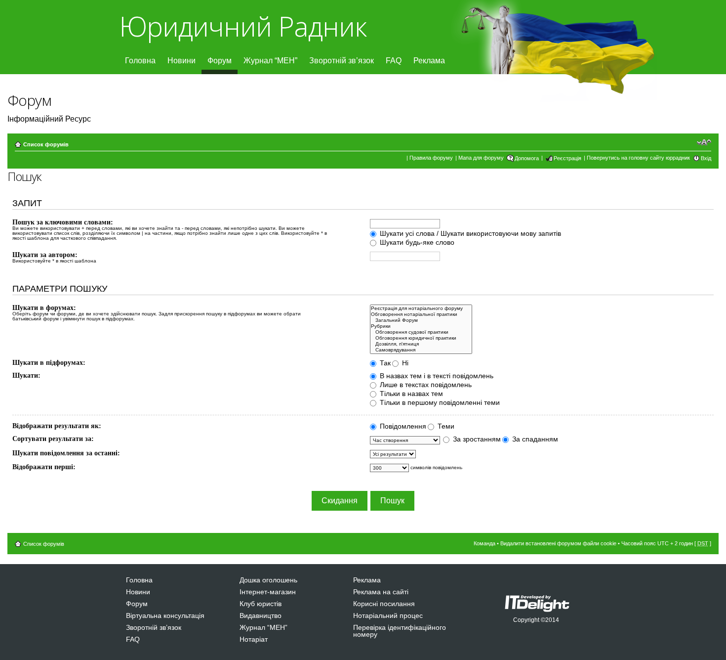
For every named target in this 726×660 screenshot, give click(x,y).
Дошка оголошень (268, 580)
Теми (445, 426)
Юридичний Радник (242, 25)
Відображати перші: (44, 467)
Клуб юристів (261, 604)
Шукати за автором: (45, 255)
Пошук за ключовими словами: (62, 222)
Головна (140, 60)
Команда (484, 543)
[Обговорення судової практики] (421, 332)
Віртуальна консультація (165, 615)
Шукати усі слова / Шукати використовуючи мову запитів (469, 233)
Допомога (527, 158)
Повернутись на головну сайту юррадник (638, 158)
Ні (404, 363)
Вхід (706, 158)
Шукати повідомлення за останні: (66, 453)
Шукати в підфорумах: (48, 362)
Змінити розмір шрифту (704, 142)
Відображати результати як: (56, 426)
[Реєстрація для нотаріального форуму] (421, 308)
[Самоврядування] (421, 350)
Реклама (429, 60)
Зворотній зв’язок (341, 60)
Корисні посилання (384, 604)
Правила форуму (431, 158)
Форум (219, 60)
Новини (181, 60)
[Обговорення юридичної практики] (421, 338)
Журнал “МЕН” (270, 60)
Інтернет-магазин (268, 592)
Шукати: (26, 375)
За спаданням (534, 439)
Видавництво (261, 615)
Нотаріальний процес (388, 615)
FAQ (394, 60)
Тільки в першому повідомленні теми (439, 402)
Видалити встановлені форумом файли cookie (558, 543)
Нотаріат (254, 639)
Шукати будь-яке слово (416, 242)
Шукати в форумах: (44, 307)
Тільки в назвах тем (410, 393)
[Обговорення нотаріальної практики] (421, 314)
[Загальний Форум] (421, 320)
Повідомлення (402, 426)
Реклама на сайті (380, 592)
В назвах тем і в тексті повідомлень (435, 376)
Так (384, 363)
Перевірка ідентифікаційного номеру (399, 630)
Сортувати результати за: (53, 438)
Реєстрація (567, 158)
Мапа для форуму (481, 158)
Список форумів (46, 144)
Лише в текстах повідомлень (425, 385)
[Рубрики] (421, 326)
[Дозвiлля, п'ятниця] (421, 344)
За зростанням (476, 439)
